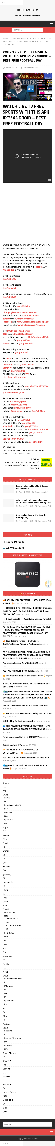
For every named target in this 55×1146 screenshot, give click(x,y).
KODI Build (8, 426)
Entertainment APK (12, 805)
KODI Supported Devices (18, 331)
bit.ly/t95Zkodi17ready (22, 334)
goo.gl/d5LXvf (21, 352)
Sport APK (8, 820)
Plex (5, 1016)
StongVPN (7, 368)
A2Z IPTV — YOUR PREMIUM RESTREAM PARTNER (26, 757)
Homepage (8, 882)
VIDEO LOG (8, 1100)
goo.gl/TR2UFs (35, 432)
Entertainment (12, 919)
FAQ (4, 859)
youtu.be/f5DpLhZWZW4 (37, 386)
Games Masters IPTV (12, 745)
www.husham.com (29, 315)
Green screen (17, 411)
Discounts (8, 1031)
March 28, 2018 (26, 521)
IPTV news (8, 986)
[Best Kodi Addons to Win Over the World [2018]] (8, 518)
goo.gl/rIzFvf (24, 420)
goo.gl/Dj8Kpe (38, 411)
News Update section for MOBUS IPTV (21, 737)
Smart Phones (9, 1053)
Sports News (9, 1001)
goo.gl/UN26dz (26, 343)
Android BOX (8, 270)
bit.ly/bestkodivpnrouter (14, 377)
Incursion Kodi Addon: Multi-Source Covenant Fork (32, 487)
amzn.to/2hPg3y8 (22, 408)
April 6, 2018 (24, 492)
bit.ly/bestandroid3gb (38, 337)
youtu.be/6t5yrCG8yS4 (13, 439)
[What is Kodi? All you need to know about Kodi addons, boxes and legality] (8, 503)
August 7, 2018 (26, 506)
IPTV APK (8, 812)
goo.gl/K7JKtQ (31, 426)
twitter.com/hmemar (24, 319)
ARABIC (6, 835)
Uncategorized (9, 1092)
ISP (5, 993)
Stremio (6, 1077)
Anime (7, 798)
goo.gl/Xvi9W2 (9, 297)
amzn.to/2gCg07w (18, 401)
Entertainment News (13, 979)
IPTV (5, 898)
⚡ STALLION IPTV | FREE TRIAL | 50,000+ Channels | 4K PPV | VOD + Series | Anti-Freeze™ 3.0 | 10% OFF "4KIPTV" (27, 611)
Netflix (6, 964)
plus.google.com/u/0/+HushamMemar (20, 312)
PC (4, 1008)
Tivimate (7, 1084)
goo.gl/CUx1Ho (23, 306)
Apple (5, 827)
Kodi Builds (9, 933)
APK (4, 791)
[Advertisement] (27, 213)
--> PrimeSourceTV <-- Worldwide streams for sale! (27, 619)
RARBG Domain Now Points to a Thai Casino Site (25, 705)
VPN (9, 358)
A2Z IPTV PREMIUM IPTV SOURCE (18, 671)
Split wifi (7, 1069)
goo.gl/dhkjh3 (9, 288)
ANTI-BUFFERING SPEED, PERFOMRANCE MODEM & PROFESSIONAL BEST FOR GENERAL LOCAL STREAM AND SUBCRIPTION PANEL (26, 655)
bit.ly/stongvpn (18, 371)
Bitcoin (6, 843)
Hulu (5, 890)
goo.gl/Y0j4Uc (9, 279)
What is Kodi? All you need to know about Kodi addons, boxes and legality (33, 501)
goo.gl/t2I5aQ (23, 340)
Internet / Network (12, 1038)
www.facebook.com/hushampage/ (33, 322)
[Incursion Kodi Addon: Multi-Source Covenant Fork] (8, 489)
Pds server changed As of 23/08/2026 (20, 663)
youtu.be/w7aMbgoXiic (13, 392)
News (5, 972)
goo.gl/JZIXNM (36, 442)
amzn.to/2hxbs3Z (19, 405)
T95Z (5, 334)
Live (4, 941)
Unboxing (8, 1045)
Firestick (38, 267)
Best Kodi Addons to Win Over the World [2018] (31, 516)
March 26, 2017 (12, 68)
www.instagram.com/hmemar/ (31, 325)
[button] (51, 23)
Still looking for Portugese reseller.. (19, 721)
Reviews (6, 1024)
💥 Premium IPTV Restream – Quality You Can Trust (27, 713)
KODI (5, 905)
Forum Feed (29, 593)
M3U (5, 948)
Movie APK (7, 956)
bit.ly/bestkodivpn (25, 364)
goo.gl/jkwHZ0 (28, 423)
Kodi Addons (9, 912)
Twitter (6, 319)
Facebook (7, 322)
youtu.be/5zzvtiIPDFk (38, 429)
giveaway (7, 874)
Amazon (6, 343)
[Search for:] (11, 2)
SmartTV (7, 1061)
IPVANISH (7, 364)
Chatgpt (6, 851)
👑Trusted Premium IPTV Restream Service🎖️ (24, 676)
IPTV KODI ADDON (13, 925)
